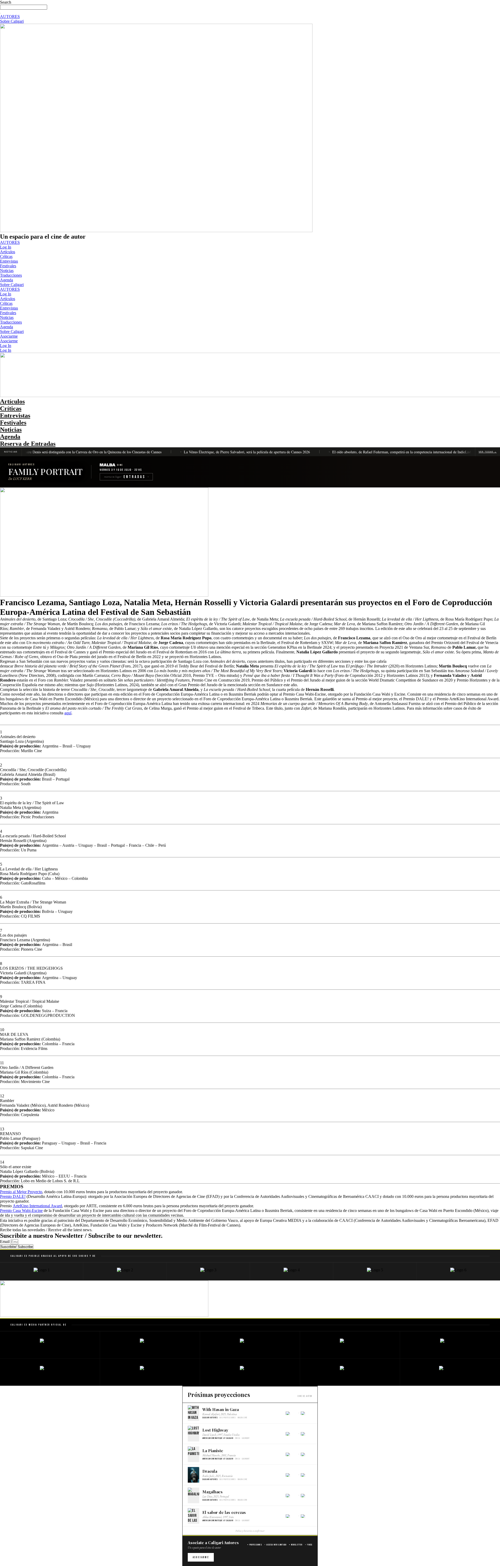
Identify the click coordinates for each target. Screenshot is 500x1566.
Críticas (6, 256)
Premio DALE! (13, 1196)
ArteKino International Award (37, 1206)
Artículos (7, 252)
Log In (5, 247)
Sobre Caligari (12, 284)
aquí (67, 713)
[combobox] (23, 7)
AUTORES (10, 242)
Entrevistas (9, 261)
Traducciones (11, 275)
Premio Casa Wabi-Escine (21, 1210)
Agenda (6, 280)
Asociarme (9, 336)
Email (5, 1241)
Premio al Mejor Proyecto (21, 1192)
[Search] (0, 13)
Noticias (7, 270)
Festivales (8, 266)
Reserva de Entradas (27, 443)
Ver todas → (488, 452)
